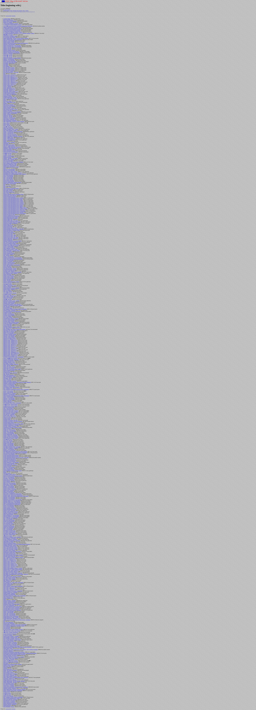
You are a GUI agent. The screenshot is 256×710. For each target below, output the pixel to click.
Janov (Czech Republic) (8, 175)
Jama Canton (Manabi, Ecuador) (10, 130)
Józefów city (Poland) (7, 22)
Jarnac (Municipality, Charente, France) (11, 250)
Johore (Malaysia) (7, 575)
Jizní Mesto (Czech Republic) (9, 530)
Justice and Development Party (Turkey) (11, 698)
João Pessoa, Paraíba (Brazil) (9, 534)
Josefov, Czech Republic (8, 612)
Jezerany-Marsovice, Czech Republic (11, 462)
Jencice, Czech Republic (8, 392)
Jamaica (5, 141)
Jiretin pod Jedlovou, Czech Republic (11, 516)
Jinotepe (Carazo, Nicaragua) (9, 510)
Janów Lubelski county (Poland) (10, 163)
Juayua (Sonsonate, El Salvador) (10, 642)
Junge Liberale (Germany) (8, 672)
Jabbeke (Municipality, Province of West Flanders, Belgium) (16, 38)
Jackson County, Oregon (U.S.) (9, 83)
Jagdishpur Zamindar (7, 96)
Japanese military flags (8, 219)
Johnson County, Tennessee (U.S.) (10, 565)
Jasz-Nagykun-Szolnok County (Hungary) (12, 304)
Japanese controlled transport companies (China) (13, 194)
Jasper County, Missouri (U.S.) (9, 295)
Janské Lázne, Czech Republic (9, 183)
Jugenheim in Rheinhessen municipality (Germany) (14, 652)
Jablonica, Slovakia (7, 48)
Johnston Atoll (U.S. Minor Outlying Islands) (12, 569)
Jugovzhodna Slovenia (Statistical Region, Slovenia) (14, 654)
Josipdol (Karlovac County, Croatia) (10, 617)
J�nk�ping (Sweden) (8, 34)
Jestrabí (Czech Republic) (8, 443)
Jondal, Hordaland (7, 584)
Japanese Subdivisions (8, 239)
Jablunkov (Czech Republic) (9, 60)
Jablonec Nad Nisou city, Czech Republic (12, 45)
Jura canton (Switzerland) (8, 684)
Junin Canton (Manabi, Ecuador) (10, 676)
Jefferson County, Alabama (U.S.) (10, 340)
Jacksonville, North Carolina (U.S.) (10, 91)
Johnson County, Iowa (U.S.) (9, 562)
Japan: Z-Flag (6, 193)
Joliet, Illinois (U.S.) (7, 580)
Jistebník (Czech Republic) (9, 526)
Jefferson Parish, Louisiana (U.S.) (10, 355)
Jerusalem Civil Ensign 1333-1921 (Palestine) (12, 421)
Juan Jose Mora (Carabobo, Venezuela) (11, 638)
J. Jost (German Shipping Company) (11, 23)
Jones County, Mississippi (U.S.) (10, 588)
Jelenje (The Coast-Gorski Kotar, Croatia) (12, 369)
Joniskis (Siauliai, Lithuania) (9, 593)
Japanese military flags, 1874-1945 (10, 220)
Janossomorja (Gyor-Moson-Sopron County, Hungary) (14, 174)
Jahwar (4, 100)
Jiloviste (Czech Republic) (8, 487)
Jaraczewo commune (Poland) (9, 243)
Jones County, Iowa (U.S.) (8, 587)
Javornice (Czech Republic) (9, 315)
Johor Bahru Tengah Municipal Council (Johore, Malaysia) (15, 574)
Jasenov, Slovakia (7, 280)
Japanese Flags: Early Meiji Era (9, 195)
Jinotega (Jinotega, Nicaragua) (9, 508)
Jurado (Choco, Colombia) (8, 685)
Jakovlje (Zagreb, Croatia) (8, 108)
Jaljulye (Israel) (6, 124)
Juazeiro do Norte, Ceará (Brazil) (10, 643)
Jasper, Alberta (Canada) (8, 296)
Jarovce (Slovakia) (7, 266)
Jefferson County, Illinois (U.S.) (10, 345)
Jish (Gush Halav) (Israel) (8, 523)
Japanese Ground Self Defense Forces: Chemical (13, 202)
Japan (4, 187)
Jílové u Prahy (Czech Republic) (10, 21)
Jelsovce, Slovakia (7, 379)
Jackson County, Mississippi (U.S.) (10, 78)
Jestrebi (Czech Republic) (8, 445)
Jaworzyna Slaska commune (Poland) (11, 322)
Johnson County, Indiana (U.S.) (10, 561)
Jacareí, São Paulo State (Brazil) (10, 61)
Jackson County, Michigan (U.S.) (10, 77)
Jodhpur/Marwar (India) (8, 541)
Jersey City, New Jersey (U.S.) (9, 416)
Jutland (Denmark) (7, 705)
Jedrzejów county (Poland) (8, 336)
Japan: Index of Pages (7, 190)
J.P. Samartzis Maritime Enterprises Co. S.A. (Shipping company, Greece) (18, 33)
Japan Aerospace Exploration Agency (11, 188)
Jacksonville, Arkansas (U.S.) (9, 89)
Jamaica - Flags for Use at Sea (9, 134)
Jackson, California (7, 86)
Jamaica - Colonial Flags (8, 132)
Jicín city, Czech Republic (8, 477)
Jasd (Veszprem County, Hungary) (10, 273)
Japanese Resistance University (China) (11, 230)
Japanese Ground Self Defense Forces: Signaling (13, 212)
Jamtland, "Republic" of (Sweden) (10, 158)
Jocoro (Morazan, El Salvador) (9, 538)
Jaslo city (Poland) (7, 290)
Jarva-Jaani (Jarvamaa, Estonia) (9, 268)
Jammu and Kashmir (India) (9, 150)
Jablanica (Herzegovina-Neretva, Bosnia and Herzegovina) (15, 43)
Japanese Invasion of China (9, 214)
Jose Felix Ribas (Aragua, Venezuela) (11, 608)
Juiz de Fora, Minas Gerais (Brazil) (10, 658)
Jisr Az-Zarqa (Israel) (7, 524)
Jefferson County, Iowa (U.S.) (9, 346)
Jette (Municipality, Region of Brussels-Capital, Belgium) (15, 451)
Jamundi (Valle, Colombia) (8, 159)
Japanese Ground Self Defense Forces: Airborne (13, 197)
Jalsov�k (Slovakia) (7, 126)
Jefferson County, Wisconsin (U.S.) (10, 354)
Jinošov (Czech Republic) (8, 505)
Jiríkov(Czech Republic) (8, 514)
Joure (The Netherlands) (8, 622)
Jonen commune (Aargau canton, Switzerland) (13, 586)
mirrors (27, 10)
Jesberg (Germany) (7, 428)
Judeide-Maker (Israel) (8, 648)
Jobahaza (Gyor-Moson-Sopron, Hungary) (12, 537)
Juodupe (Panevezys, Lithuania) (10, 679)
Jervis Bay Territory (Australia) (9, 426)
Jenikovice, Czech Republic (9, 394)
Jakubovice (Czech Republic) (9, 117)
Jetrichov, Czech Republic (8, 449)
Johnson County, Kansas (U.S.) (9, 563)
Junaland (5, 667)
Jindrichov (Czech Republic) (9, 497)
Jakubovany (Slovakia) (8, 115)
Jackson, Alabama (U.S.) (8, 85)
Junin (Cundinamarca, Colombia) (10, 673)
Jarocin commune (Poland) (8, 253)
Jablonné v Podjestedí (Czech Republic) (11, 52)
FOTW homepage (6, 10)
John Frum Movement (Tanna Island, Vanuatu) (13, 555)
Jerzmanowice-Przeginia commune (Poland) (12, 427)
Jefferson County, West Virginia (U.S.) (11, 353)
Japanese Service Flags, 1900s (9, 235)
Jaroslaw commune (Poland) (9, 262)
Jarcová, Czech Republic (8, 247)
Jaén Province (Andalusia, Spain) (10, 36)
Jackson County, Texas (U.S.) (9, 84)
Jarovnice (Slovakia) (7, 267)
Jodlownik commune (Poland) (9, 543)
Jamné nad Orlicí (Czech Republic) (10, 151)
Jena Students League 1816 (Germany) (11, 387)
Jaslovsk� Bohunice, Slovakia (9, 292)
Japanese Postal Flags (7, 226)
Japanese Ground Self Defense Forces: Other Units (14, 209)
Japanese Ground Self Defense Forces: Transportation (14, 213)
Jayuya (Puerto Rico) (7, 324)
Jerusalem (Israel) (7, 419)
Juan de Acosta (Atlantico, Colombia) (11, 636)
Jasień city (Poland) (7, 286)
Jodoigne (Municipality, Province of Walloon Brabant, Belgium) (16, 544)
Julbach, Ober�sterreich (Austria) (10, 660)
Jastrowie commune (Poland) (9, 301)
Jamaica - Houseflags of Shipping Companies (12, 136)
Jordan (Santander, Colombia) (9, 600)
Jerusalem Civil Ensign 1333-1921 (10, 420)
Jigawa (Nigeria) (6, 481)
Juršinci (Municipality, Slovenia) (10, 682)
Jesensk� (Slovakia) (7, 439)
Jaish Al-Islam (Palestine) (8, 104)
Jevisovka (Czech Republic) (9, 454)
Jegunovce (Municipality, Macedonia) (11, 359)
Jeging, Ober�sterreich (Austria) (10, 358)
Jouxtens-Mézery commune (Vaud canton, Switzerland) (15, 624)
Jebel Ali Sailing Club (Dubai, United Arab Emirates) (14, 329)
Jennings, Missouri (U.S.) (8, 401)
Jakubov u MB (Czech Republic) (10, 113)
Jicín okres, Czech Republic (9, 478)
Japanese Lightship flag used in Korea (11, 215)
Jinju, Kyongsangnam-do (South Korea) (11, 504)
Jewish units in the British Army (10, 460)
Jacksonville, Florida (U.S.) (9, 90)
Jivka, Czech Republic (8, 529)
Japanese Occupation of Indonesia (10, 223)
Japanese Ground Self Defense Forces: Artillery (13, 200)
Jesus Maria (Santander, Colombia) (10, 448)
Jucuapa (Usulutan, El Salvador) (10, 644)
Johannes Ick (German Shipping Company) (12, 551)
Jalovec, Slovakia (7, 125)
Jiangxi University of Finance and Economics (12, 475)
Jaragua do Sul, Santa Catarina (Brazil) (11, 244)
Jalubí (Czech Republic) (8, 128)
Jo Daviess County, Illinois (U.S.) (10, 533)
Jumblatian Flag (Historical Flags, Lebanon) (12, 664)
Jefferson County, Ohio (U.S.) (9, 348)
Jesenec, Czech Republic (8, 432)
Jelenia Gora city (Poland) (8, 368)
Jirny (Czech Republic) (8, 522)
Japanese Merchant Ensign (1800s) (10, 217)
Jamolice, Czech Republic (8, 156)
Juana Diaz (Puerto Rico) (8, 641)
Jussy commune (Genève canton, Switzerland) (13, 697)
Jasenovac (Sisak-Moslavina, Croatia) (11, 281)
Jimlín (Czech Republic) (8, 491)
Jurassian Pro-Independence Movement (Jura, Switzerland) (15, 687)
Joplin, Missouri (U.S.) (8, 596)
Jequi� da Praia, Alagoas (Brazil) (10, 404)
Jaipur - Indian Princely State (9, 102)
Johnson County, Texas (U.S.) (9, 567)
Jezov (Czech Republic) (8, 468)
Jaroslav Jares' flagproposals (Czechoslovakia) (13, 259)
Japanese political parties (8, 225)
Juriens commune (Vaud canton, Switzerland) (12, 690)
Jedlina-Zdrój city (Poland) (8, 331)
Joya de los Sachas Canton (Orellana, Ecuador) (13, 629)
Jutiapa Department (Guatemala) (10, 703)
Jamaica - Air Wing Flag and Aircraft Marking (13, 131)
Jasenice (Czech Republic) (8, 275)
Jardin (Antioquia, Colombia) (9, 248)
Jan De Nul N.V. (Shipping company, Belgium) (13, 162)
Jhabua (4, 471)
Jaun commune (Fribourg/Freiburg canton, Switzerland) (15, 309)
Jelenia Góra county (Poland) (9, 366)
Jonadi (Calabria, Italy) (8, 583)
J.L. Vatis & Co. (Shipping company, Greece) (12, 32)
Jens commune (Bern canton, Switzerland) (12, 402)
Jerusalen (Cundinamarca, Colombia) (11, 425)
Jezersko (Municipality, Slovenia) (10, 464)
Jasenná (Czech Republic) (8, 278)
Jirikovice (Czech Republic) (9, 520)
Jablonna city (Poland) (8, 54)
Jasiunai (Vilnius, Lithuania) (9, 289)
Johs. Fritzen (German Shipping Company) (12, 576)
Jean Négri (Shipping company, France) (11, 327)
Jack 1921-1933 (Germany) (9, 70)
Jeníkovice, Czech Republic (9, 385)
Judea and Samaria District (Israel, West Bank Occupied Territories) (17, 647)
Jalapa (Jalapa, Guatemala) (8, 119)
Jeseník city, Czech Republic (9, 429)
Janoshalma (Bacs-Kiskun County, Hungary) (12, 172)
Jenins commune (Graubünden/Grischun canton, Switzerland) (16, 395)
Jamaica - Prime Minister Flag (9, 138)
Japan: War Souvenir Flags (8, 192)
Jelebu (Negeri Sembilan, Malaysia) (10, 364)
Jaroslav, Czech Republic (8, 260)
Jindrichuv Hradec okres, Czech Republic (12, 502)
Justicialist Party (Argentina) (9, 700)
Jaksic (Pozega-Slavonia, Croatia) (10, 109)
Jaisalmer (5, 103)
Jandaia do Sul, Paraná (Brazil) (9, 165)
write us (23, 10)
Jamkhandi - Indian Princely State (10, 148)
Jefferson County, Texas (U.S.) (9, 351)
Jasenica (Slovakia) (7, 274)
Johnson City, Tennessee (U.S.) (9, 559)
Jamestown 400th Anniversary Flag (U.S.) (12, 147)
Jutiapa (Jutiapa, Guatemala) (9, 701)
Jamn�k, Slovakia (7, 154)
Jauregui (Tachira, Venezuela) (9, 310)
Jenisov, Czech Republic (8, 397)
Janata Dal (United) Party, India (9, 164)
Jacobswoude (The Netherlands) (10, 94)
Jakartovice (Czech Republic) (9, 105)
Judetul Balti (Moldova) (8, 650)
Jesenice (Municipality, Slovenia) (10, 434)
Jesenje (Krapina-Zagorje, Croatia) (10, 438)
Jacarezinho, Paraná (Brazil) (9, 62)
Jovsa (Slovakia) (6, 628)
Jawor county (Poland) (8, 317)
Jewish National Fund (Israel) (9, 458)
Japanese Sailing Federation (9, 232)
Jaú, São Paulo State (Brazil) (9, 37)
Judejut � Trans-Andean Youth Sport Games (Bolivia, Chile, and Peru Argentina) (20, 649)
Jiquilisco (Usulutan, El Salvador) (10, 512)
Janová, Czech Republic (8, 176)
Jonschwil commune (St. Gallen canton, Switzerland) (14, 595)
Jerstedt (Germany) (7, 417)
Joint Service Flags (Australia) (9, 579)
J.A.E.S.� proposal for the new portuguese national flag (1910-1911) (18, 26)
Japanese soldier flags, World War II (10, 238)
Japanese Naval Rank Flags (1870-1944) (11, 221)
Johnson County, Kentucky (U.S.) (10, 564)
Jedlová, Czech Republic (8, 333)
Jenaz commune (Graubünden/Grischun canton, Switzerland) (16, 389)
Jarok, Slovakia (6, 255)
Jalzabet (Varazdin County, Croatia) (10, 129)
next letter (13, 15)
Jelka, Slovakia (6, 374)
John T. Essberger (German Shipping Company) (13, 557)
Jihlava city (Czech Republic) (9, 483)
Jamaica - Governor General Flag (10, 135)
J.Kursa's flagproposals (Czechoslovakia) (11, 31)
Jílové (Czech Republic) (8, 19)
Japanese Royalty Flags (8, 231)
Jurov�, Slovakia (7, 693)
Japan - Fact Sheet (7, 186)
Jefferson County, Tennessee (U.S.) (10, 349)
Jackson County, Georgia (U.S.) (10, 74)
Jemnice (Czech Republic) (8, 384)
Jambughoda (6, 143)
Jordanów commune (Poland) (9, 601)
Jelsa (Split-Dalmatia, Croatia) (9, 376)
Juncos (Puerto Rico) (7, 669)
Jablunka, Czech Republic (8, 59)
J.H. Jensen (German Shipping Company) (12, 29)
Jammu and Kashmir (7, 149)
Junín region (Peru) (7, 666)
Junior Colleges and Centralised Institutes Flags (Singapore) (15, 677)
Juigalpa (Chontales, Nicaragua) (10, 655)
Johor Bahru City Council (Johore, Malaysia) (12, 573)
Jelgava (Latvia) (6, 371)
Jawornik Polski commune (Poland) (10, 318)
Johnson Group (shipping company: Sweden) (12, 568)
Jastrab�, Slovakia (7, 299)
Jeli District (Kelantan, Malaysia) (10, 372)
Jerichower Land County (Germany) (11, 410)
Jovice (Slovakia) (6, 627)
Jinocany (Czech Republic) (9, 506)
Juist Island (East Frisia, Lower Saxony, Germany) (13, 656)
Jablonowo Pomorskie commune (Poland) (12, 58)
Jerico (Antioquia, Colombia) (9, 413)
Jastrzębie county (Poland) (8, 303)
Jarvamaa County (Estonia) (9, 270)
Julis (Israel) (5, 663)
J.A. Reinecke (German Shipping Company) (12, 24)
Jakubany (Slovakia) (7, 110)
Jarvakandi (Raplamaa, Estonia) (10, 269)
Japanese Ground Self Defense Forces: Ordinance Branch (15, 208)
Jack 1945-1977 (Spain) (8, 71)
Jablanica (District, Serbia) (8, 42)
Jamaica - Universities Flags (9, 140)
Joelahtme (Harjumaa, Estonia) (9, 545)
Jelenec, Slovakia (6, 365)
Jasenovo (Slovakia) (7, 282)
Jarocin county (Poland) (8, 254)
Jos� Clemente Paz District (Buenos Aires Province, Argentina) (16, 619)
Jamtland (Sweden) (7, 157)
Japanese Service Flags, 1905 (9, 236)
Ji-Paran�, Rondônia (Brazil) (9, 474)
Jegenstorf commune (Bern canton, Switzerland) (13, 356)
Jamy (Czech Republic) (8, 160)
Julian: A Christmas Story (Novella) (10, 661)
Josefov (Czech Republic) (8, 611)
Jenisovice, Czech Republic (9, 398)
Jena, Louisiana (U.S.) (8, 388)
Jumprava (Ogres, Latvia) (8, 665)
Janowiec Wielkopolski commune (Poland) (12, 182)
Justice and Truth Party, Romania (10, 699)
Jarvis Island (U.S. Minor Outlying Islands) (12, 272)
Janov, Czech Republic (8, 177)
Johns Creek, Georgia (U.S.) (9, 558)
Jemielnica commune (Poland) (9, 383)
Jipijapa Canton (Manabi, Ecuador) (10, 511)
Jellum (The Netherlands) (8, 375)
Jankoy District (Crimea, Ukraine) (10, 171)
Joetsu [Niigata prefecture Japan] (10, 546)
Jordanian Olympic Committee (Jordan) (11, 604)
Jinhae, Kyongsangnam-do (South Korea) (12, 503)
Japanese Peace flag (7, 224)
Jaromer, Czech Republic (8, 256)
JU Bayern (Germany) (8, 635)
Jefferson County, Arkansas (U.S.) (10, 342)
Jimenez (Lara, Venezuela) (8, 490)
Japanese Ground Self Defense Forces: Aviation (13, 201)
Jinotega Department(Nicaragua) (10, 509)
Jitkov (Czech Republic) (8, 528)
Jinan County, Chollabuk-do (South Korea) (12, 493)
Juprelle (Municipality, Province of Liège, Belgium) (14, 681)
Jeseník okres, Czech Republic (9, 431)
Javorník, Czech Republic (8, 313)
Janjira (4, 168)
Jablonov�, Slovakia (7, 55)
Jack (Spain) (5, 65)
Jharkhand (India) (7, 473)
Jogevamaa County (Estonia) (9, 550)
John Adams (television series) (9, 553)
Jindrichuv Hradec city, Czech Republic (11, 500)
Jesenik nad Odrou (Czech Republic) (11, 437)
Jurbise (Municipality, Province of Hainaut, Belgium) (14, 689)
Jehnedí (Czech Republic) (8, 360)
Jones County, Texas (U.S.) (9, 589)
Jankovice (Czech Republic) (9, 169)
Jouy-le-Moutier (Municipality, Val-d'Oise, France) (13, 625)
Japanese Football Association (9, 196)
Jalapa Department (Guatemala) (9, 120)
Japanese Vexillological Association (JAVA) (12, 241)
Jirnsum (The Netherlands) (8, 521)
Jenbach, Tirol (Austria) (8, 390)
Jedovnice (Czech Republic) (9, 335)
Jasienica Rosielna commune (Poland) (11, 287)
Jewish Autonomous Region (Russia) (11, 455)
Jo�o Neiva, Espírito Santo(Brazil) (10, 632)
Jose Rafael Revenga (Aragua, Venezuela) (12, 610)
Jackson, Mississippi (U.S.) (9, 88)
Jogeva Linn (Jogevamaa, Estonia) (10, 547)
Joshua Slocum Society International (10, 616)
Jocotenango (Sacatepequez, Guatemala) (11, 540)
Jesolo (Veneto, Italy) (7, 442)
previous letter (8, 15)
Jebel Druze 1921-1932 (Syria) (9, 330)
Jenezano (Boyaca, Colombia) (9, 393)
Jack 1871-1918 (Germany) (9, 67)
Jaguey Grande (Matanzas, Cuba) (10, 98)
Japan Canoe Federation (8, 189)
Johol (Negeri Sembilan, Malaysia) (10, 571)
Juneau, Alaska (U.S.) (7, 671)
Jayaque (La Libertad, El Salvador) (10, 323)
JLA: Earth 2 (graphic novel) (9, 532)
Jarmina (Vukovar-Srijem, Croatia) (10, 249)
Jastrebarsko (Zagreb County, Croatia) (11, 300)
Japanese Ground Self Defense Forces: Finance (13, 205)
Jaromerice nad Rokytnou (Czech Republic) (12, 257)
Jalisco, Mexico (6, 122)
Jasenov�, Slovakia (7, 284)
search (11, 10)
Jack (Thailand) (6, 66)
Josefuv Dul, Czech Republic (9, 613)
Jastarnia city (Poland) (7, 298)
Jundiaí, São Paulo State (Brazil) (10, 670)
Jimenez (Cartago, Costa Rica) (9, 489)
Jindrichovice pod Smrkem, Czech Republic (12, 499)
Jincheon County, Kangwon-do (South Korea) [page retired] (16, 496)
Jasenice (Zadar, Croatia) (8, 276)
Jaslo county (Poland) (7, 291)
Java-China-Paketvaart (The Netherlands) (12, 311)
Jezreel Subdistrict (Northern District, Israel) (12, 470)
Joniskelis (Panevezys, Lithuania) (10, 592)
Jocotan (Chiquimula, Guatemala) (10, 539)
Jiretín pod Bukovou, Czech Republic (11, 515)
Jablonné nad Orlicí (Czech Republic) (11, 51)
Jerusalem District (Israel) (8, 422)
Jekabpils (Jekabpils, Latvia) (9, 362)
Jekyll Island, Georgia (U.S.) (9, 363)
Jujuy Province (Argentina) (9, 659)
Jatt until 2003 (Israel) (7, 307)
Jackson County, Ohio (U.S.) (9, 80)
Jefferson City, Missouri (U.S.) (9, 339)
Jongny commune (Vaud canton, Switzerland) (12, 590)
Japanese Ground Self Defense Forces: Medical (13, 206)
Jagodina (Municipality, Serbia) (9, 97)
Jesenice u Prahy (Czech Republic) (10, 435)
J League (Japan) (6, 18)
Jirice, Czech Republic (8, 518)
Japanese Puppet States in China (10, 227)
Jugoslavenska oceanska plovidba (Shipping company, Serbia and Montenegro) (20, 653)
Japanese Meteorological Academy (10, 218)
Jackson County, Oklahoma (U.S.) (10, 82)
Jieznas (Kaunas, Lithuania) (9, 480)
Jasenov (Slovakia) (7, 279)
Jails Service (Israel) (7, 101)
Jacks (4, 73)
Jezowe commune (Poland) (9, 469)
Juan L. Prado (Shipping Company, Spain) (12, 639)
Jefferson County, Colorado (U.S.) (10, 343)
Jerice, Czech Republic (8, 408)
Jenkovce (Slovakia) (7, 400)
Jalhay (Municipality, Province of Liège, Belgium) (13, 121)
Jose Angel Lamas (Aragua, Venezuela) (11, 607)
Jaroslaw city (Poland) (8, 261)
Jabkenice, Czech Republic (9, 40)
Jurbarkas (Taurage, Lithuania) (9, 688)
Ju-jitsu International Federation (9, 633)
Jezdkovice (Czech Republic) (9, 461)
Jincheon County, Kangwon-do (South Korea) (13, 494)
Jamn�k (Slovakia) (7, 153)
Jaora (4, 184)
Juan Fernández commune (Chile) (10, 637)
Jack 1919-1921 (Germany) (9, 68)
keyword (8, 9)
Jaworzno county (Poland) (8, 321)
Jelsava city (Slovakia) (8, 377)
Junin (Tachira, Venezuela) (8, 675)
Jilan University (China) (8, 485)
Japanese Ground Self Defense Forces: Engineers (13, 203)
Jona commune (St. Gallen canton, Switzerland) (13, 582)
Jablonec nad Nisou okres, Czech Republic (12, 46)
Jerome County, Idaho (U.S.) (9, 415)
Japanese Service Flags (8, 233)
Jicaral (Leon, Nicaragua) (8, 479)
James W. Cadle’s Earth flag (9, 146)
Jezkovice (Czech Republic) (9, 467)
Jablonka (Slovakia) (7, 49)
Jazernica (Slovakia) (7, 325)
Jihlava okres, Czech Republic (9, 484)
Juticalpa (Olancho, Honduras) (9, 704)
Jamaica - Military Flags (8, 137)
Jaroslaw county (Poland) (8, 263)
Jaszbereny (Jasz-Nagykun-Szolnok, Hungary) (13, 305)
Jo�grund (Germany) (8, 535)
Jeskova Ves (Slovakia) (8, 440)
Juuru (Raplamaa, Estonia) (8, 706)
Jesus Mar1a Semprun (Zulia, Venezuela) (11, 446)
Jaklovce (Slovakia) (7, 107)
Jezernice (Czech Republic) (9, 463)
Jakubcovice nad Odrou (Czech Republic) (12, 111)
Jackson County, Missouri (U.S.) (10, 79)
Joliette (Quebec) (6, 581)
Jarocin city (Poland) (7, 251)
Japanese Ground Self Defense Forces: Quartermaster (14, 211)
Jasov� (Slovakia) (7, 294)
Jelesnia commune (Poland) (9, 370)
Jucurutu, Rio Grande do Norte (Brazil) (11, 645)
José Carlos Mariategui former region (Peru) (12, 606)
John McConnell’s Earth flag (9, 556)
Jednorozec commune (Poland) (9, 334)
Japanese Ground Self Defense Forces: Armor (12, 199)
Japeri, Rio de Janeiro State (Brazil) (10, 242)
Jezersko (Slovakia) (7, 466)
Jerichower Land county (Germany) (10, 411)
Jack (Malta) (5, 64)
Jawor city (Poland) (7, 316)
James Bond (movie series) (8, 144)
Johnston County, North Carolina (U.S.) (11, 570)
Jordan (4, 599)
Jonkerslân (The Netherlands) (9, 594)
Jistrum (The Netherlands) (8, 527)
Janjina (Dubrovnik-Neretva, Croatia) (11, 166)
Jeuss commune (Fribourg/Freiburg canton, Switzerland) (15, 452)
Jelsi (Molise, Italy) (7, 378)
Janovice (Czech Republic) (9, 181)
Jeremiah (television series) (8, 407)
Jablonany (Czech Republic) (9, 44)
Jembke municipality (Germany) (10, 381)
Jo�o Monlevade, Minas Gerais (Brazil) (11, 630)
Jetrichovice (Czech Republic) (9, 450)
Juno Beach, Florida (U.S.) (9, 678)
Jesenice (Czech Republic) (8, 433)
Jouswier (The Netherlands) (9, 623)
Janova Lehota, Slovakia (8, 180)
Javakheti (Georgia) (7, 312)
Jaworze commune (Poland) (9, 319)
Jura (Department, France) (8, 683)
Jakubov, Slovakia (7, 114)
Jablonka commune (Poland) (9, 50)
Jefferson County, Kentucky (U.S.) (10, 347)
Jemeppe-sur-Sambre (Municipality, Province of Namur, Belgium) (17, 382)
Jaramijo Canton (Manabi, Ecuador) (10, 245)
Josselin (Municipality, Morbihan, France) (12, 618)
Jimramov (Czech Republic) (9, 492)
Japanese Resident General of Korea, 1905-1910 (13, 229)
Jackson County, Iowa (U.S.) (9, 76)
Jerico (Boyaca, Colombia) (8, 414)
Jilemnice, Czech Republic (8, 486)
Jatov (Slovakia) (6, 306)
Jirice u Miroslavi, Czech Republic (10, 517)
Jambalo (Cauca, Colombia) (9, 142)
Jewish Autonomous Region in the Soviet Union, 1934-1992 (16, 457)
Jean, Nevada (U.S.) (7, 328)
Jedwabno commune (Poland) (9, 337)
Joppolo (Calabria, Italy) (8, 598)
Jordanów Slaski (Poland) (8, 602)
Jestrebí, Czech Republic (8, 444)
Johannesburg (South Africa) (9, 552)
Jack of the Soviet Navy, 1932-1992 (10, 72)
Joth (4, 621)
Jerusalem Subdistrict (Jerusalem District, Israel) (13, 423)
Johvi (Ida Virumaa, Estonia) (9, 577)
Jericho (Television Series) (8, 409)
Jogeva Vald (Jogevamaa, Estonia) (10, 549)
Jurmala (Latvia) (6, 691)
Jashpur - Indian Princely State (9, 285)
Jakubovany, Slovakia (7, 116)
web (5, 9)
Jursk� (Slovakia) (7, 694)
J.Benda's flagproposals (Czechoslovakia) (12, 27)
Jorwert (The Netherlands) (8, 605)
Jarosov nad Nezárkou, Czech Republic (11, 264)
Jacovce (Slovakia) (7, 95)
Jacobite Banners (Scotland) (9, 92)
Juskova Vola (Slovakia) (8, 696)
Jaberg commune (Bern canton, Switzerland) (12, 39)
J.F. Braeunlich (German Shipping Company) (12, 28)
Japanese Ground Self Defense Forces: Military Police (14, 207)
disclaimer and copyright (17, 10)
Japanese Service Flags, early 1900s (10, 237)
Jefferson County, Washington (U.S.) (11, 352)
